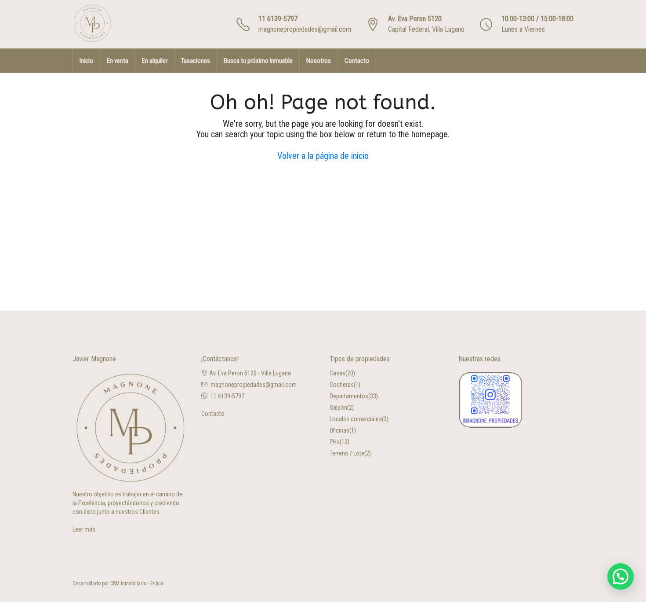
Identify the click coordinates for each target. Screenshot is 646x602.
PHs (335, 441)
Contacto (357, 61)
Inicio (86, 61)
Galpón (338, 407)
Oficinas (339, 430)
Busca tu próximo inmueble (258, 61)
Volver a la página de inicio (323, 155)
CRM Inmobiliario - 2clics (136, 583)
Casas (337, 373)
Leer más (84, 529)
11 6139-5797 (278, 19)
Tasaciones (195, 61)
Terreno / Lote (347, 453)
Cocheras (342, 384)
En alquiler (154, 61)
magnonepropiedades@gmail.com (304, 29)
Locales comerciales (356, 418)
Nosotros (318, 61)
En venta (117, 61)
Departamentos (349, 396)
